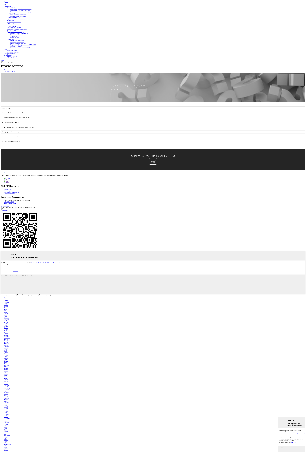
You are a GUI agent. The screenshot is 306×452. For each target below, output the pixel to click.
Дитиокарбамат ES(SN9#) (14, 27)
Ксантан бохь (10, 20)
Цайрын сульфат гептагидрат (18, 16)
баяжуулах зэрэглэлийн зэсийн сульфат (20, 9)
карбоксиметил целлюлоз (14, 22)
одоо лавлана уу (5, 206)
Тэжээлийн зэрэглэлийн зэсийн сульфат (21, 12)
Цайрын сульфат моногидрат (18, 14)
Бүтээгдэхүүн (7, 6)
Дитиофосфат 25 (14, 34)
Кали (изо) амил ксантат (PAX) (18, 43)
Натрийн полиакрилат (13, 24)
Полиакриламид (11, 23)
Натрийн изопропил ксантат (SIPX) (20, 47)
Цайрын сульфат (11, 13)
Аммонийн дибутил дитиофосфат (19, 33)
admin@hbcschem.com (10, 203)
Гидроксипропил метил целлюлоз (16, 19)
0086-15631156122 (9, 202)
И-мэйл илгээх (5, 210)
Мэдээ (5, 49)
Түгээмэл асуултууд (9, 53)
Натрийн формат (11, 26)
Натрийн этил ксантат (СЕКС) (18, 46)
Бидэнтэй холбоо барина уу (11, 57)
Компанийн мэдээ (12, 50)
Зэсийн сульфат (11, 7)
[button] (153, 161)
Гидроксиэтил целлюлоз (13, 17)
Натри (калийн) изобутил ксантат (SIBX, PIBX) (23, 45)
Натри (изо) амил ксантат (17, 42)
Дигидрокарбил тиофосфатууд (15, 32)
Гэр (5, 4)
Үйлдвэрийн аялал (12, 56)
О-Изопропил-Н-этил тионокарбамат (17, 29)
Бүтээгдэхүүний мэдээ (13, 52)
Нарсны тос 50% (11, 30)
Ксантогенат (10, 39)
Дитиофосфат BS (15, 37)
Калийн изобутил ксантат (17, 40)
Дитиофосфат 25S (15, 36)
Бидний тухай (7, 55)
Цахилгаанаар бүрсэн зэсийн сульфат (20, 10)
